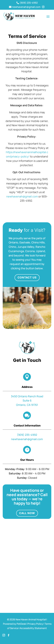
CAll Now (27, 513)
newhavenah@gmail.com (27, 439)
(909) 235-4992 (27, 435)
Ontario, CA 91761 (27, 405)
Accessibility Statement (33, 628)
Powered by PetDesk (14, 623)
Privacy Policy (35, 623)
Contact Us (27, 277)
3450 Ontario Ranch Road (27, 396)
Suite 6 (27, 400)
